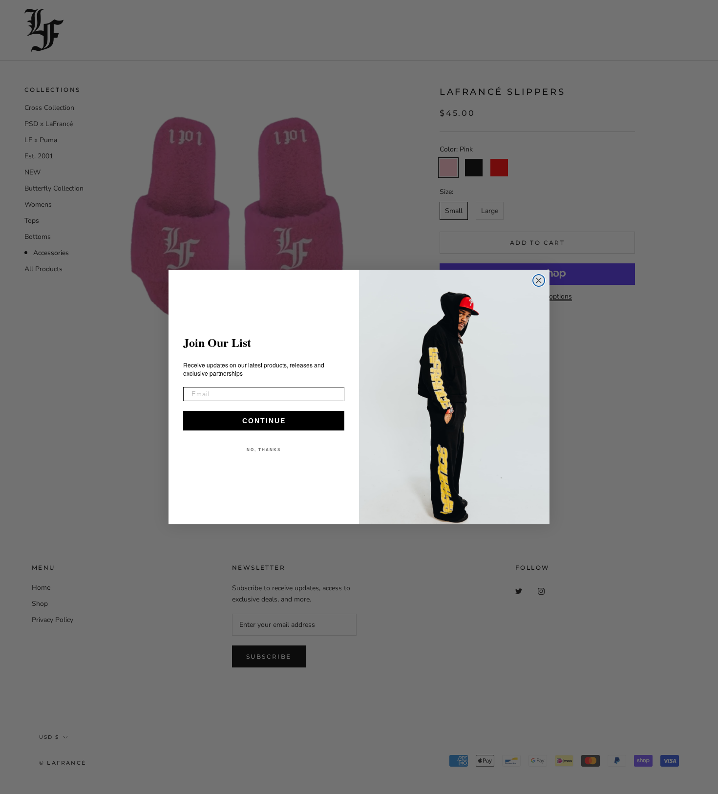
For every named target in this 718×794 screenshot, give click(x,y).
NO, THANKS (264, 450)
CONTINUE (264, 421)
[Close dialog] (539, 280)
